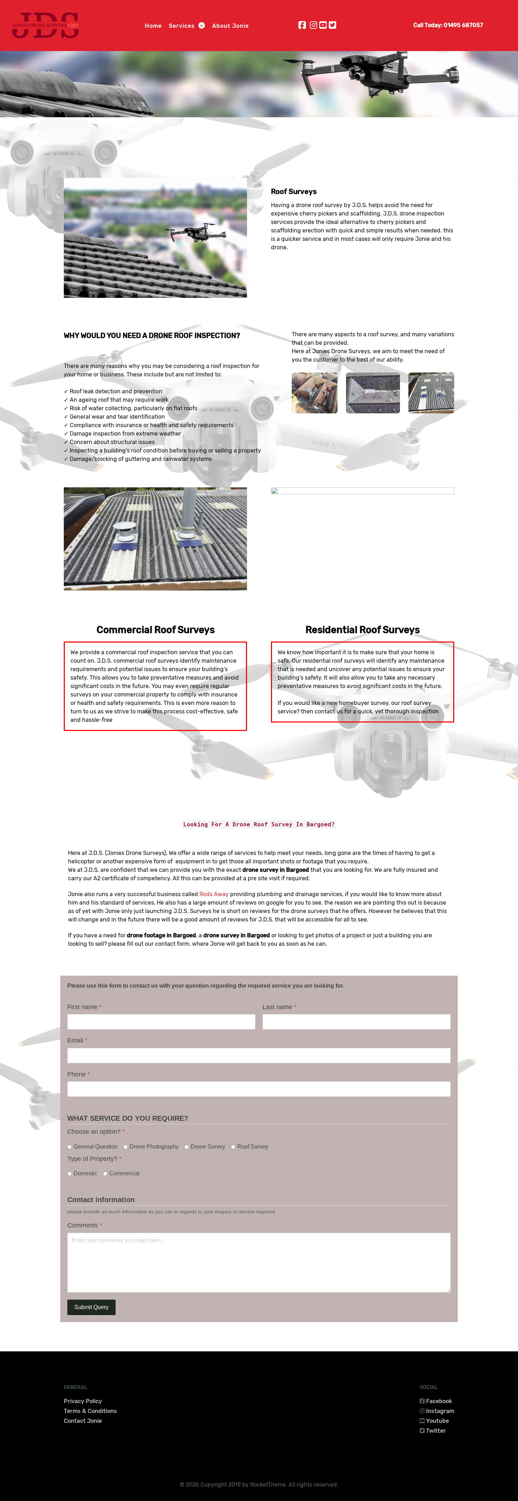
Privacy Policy (83, 1401)
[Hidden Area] (373, 393)
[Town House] (315, 393)
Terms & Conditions (90, 1411)
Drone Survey (208, 1147)
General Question (96, 1147)
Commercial (124, 1174)
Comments (84, 1225)
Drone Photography (154, 1147)
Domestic (85, 1174)
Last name (279, 1007)
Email (77, 1040)
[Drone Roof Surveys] (155, 237)
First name (84, 1007)
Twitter (436, 1430)
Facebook (439, 1401)
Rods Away (214, 894)
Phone (78, 1074)
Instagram (440, 1411)
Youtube (437, 1421)
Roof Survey (252, 1147)
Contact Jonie (83, 1421)
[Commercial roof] (431, 393)
